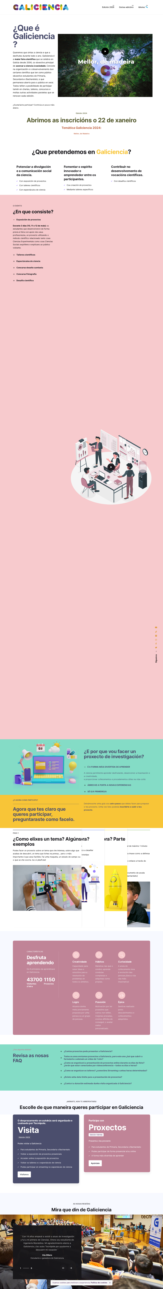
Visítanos (24, 1174)
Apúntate (95, 1163)
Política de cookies (99, 1282)
